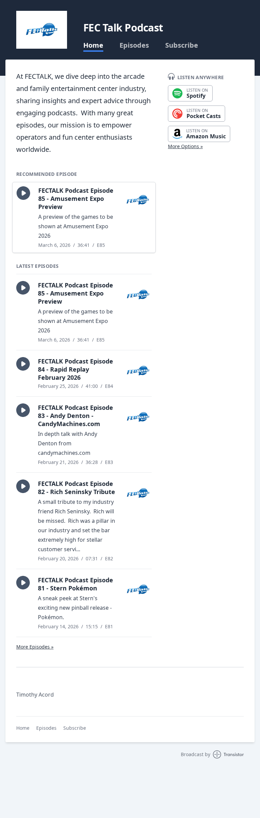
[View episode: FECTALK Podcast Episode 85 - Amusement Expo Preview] (137, 199)
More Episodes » (34, 647)
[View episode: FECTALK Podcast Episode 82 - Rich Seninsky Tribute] (138, 493)
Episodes (134, 45)
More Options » (185, 146)
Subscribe (181, 45)
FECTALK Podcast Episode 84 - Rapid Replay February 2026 (75, 369)
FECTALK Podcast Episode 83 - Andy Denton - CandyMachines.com (75, 415)
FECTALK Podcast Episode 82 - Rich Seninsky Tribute (76, 488)
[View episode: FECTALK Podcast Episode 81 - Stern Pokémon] (138, 589)
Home (93, 45)
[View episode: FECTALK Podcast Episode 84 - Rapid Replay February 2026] (138, 370)
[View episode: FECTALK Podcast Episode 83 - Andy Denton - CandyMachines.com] (138, 416)
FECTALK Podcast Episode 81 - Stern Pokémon (75, 584)
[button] (23, 193)
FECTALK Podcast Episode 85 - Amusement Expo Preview (75, 198)
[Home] (41, 30)
